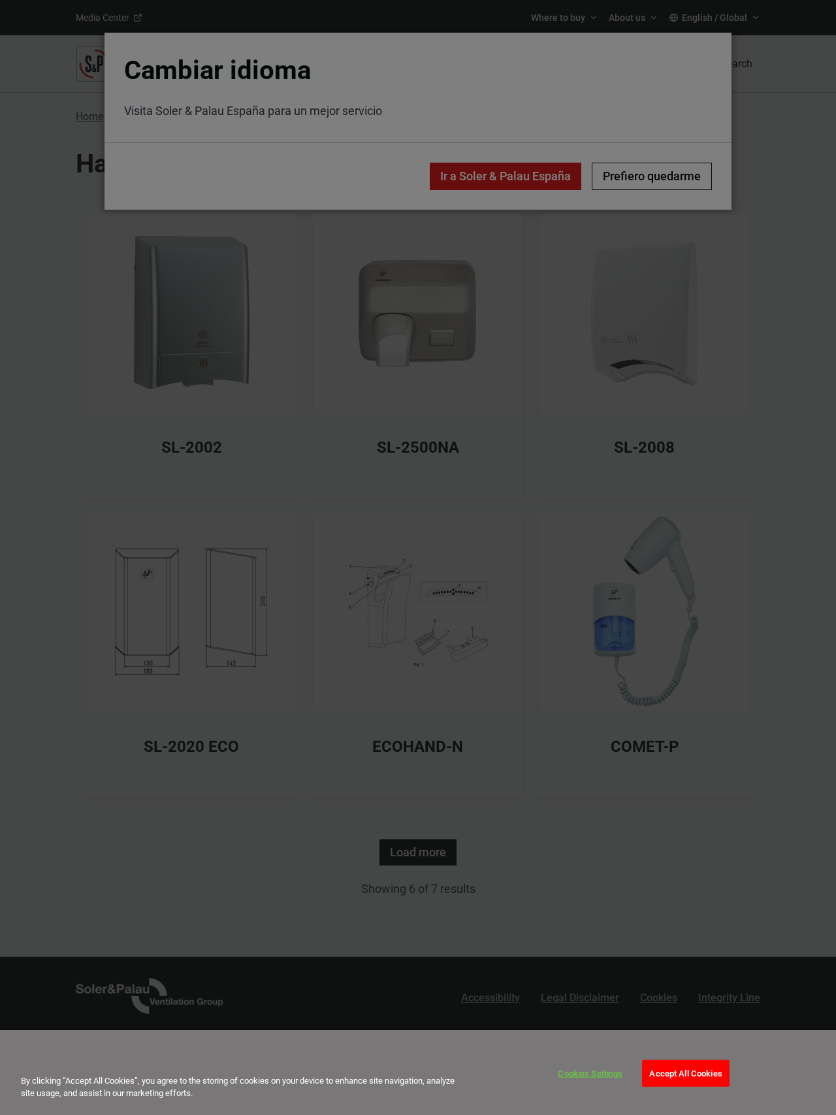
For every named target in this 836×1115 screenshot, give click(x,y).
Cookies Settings (590, 1073)
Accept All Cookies (685, 1073)
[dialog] (418, 1072)
